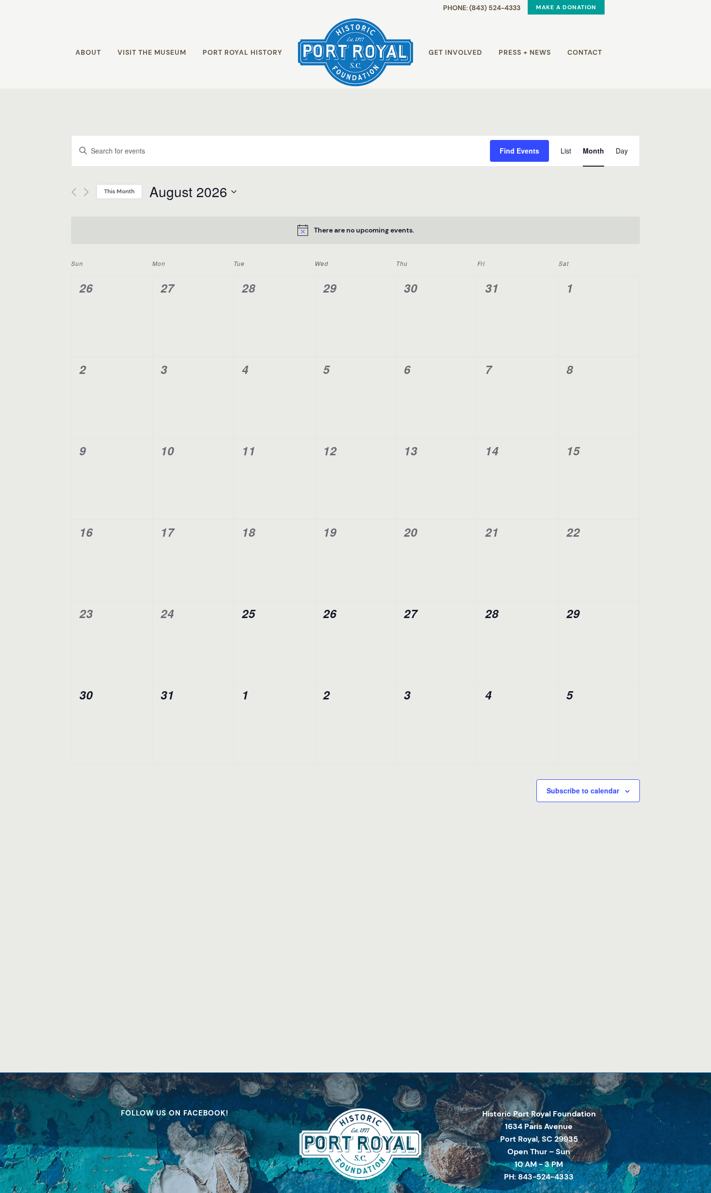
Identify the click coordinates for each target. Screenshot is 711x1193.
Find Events (519, 150)
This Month (119, 191)
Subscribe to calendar (583, 790)
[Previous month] (73, 192)
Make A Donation (566, 7)
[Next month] (86, 192)
